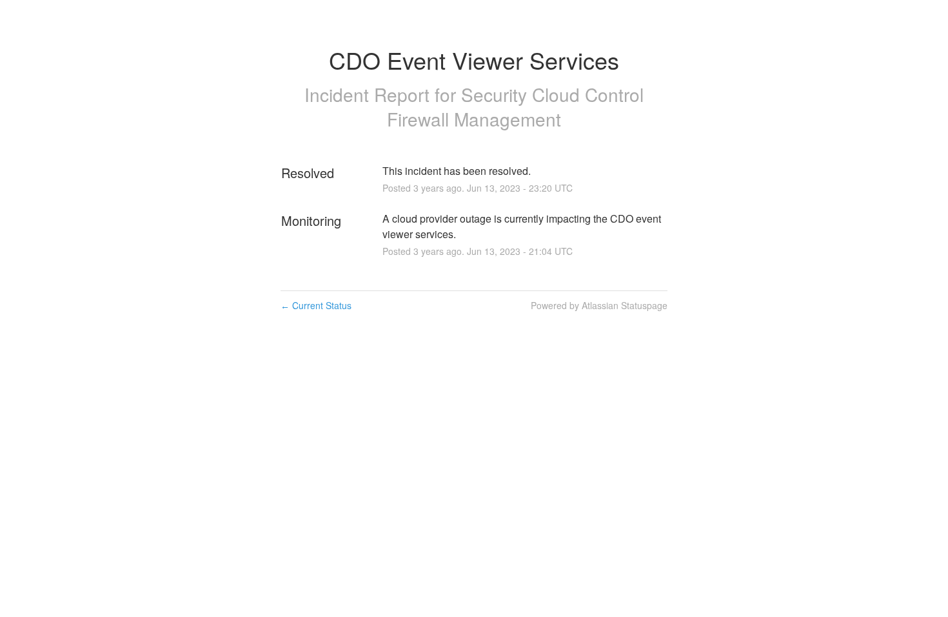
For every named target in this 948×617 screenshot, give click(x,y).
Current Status (316, 305)
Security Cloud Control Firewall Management (515, 106)
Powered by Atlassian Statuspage (599, 305)
